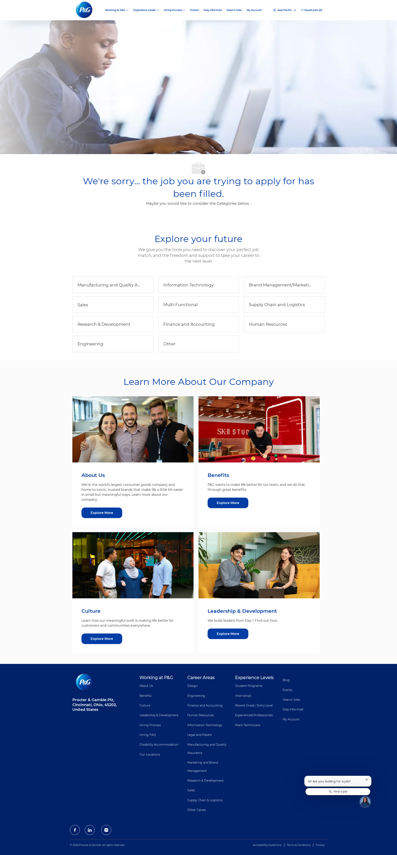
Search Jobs (234, 10)
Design (192, 686)
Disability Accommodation (159, 744)
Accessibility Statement (267, 845)
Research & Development (205, 780)
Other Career (196, 810)
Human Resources (200, 715)
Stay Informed (213, 10)
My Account (254, 10)
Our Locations (150, 754)
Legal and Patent (199, 735)
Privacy (320, 845)
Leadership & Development (159, 715)
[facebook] (75, 830)
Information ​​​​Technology (204, 725)
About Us (146, 686)
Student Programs (248, 686)
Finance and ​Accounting (205, 705)
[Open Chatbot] (365, 801)
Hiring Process (150, 725)
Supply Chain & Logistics (205, 800)
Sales (191, 790)
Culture (145, 705)
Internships (243, 696)
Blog (286, 680)
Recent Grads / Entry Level (254, 705)
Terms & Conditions (299, 845)
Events (194, 10)
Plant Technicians (247, 725)
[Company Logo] (87, 10)
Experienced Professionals (254, 715)
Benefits (146, 696)
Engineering (196, 696)
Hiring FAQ (148, 735)
